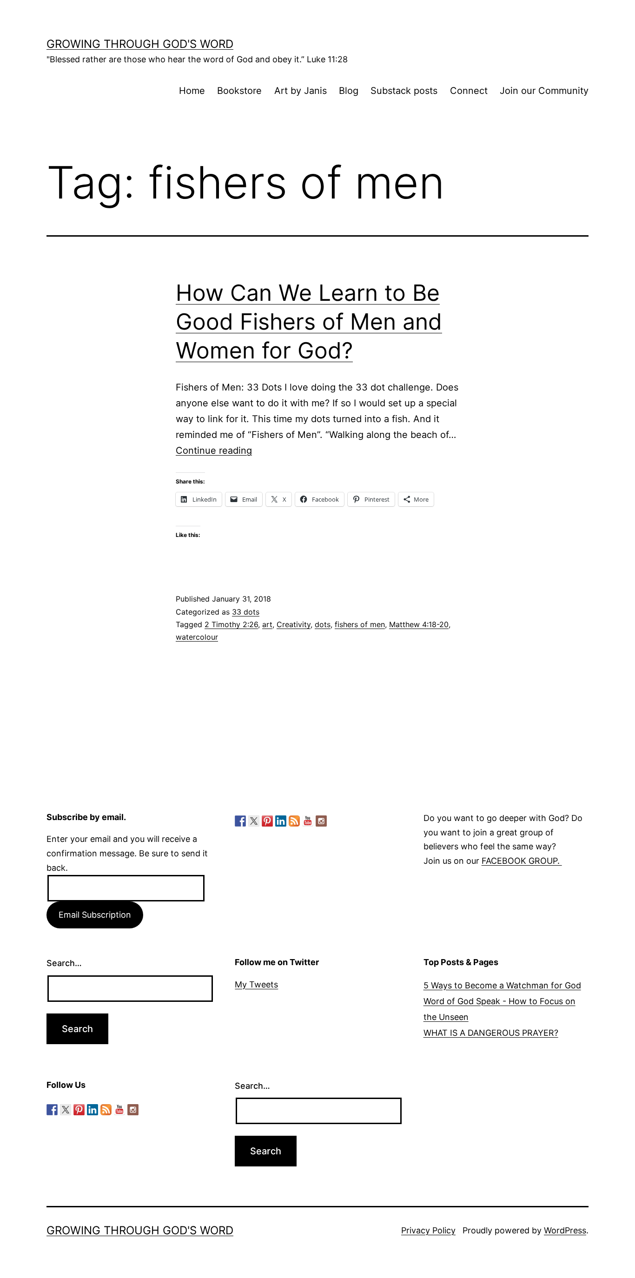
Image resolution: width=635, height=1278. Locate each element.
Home (192, 90)
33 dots (245, 611)
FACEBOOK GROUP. (522, 861)
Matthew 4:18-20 (419, 624)
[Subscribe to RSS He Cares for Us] (294, 821)
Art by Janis (300, 90)
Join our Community (544, 90)
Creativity (294, 624)
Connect (469, 90)
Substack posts (403, 90)
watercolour (197, 637)
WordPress (565, 1230)
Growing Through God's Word (139, 44)
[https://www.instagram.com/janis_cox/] (321, 821)
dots (323, 624)
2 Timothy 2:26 (231, 624)
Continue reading (214, 450)
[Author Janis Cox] (240, 821)
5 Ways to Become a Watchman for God (502, 985)
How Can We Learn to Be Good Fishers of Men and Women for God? (309, 321)
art (267, 624)
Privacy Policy (428, 1230)
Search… (64, 963)
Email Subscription (95, 915)
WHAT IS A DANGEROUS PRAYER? (490, 1033)
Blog (348, 90)
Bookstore (239, 90)
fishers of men (360, 624)
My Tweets (256, 984)
